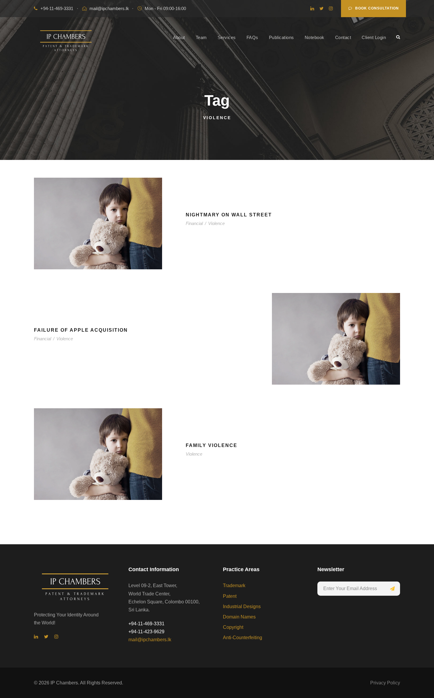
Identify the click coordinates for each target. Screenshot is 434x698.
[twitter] (321, 8)
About (179, 37)
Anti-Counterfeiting (242, 637)
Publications (281, 37)
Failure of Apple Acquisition (81, 330)
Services (227, 37)
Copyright (233, 627)
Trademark (234, 585)
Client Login (374, 37)
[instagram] (331, 8)
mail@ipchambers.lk (109, 8)
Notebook (314, 37)
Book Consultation (377, 8)
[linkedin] (312, 8)
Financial (194, 223)
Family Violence (211, 445)
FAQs (252, 37)
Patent (229, 596)
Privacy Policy (385, 682)
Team (201, 37)
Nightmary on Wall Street (229, 214)
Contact (343, 37)
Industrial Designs (242, 606)
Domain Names (239, 616)
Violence (216, 223)
